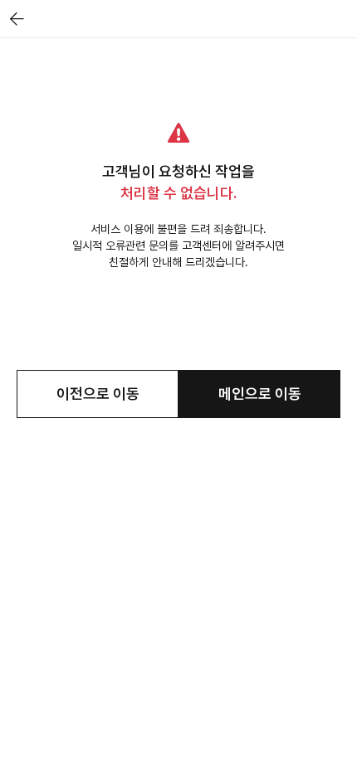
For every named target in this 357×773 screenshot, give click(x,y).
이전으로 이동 (97, 393)
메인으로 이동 (259, 393)
